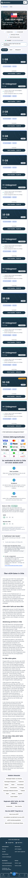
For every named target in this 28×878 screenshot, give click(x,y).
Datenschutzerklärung (7, 865)
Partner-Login (18, 863)
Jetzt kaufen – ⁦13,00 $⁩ (14, 150)
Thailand (23, 790)
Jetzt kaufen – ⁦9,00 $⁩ (14, 101)
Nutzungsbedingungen (7, 863)
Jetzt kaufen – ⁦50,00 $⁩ (14, 288)
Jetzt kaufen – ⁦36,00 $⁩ (14, 229)
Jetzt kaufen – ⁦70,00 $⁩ (14, 342)
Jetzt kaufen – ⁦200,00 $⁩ (14, 426)
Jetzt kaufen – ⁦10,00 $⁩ (14, 126)
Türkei (5, 787)
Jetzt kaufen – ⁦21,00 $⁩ (14, 174)
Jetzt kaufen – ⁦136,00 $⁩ (14, 396)
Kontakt (4, 851)
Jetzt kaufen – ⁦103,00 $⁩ (14, 372)
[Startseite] (5, 2)
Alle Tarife (4, 49)
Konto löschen (5, 854)
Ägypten (20, 793)
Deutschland (20, 784)
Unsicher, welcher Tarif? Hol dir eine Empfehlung (12, 44)
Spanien (7, 784)
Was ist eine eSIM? (14, 814)
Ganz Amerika (18, 806)
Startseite (5, 6)
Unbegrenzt (18, 49)
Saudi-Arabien (14, 796)
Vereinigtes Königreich (10, 781)
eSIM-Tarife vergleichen (20, 851)
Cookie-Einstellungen (6, 856)
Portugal (21, 787)
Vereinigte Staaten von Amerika (14, 778)
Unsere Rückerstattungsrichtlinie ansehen (13, 565)
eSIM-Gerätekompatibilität (14, 820)
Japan (7, 793)
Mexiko (13, 793)
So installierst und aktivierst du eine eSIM (14, 817)
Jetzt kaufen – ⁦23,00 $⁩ (14, 204)
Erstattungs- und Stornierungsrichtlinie (6, 869)
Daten (11, 49)
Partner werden (18, 865)
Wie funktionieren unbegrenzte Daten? (13, 432)
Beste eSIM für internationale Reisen (14, 823)
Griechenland (13, 787)
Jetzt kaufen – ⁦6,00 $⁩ (14, 73)
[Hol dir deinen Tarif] (14, 874)
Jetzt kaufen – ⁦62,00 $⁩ (14, 312)
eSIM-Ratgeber (18, 849)
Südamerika (9, 806)
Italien (12, 784)
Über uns (4, 849)
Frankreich (21, 781)
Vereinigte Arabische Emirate (10, 790)
